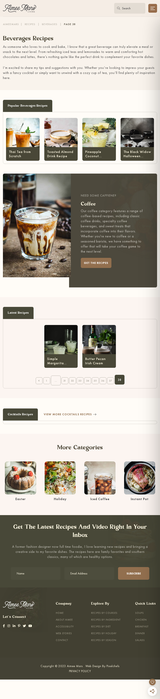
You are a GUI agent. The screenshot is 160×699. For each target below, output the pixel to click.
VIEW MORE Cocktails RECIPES (68, 414)
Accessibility (65, 626)
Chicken (141, 619)
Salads (140, 640)
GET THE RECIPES (96, 263)
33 (80, 380)
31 (64, 380)
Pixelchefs (113, 666)
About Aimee (64, 619)
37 (110, 380)
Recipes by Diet (101, 626)
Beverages (49, 24)
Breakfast (141, 626)
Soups (139, 613)
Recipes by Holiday (103, 633)
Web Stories (64, 633)
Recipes (30, 24)
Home (60, 613)
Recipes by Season (103, 640)
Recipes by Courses (104, 613)
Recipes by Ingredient (106, 619)
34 (87, 380)
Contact (62, 640)
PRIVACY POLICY (80, 671)
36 (102, 380)
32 (72, 380)
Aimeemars (11, 24)
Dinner (140, 633)
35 (95, 380)
